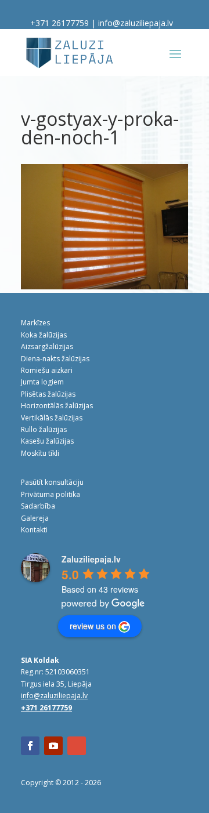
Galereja (35, 518)
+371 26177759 (59, 22)
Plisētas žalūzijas (48, 394)
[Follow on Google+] (76, 745)
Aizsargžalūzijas (47, 346)
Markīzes (35, 323)
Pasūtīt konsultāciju (52, 482)
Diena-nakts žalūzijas (55, 359)
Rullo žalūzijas (44, 429)
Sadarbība (38, 506)
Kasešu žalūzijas (47, 441)
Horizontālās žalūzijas (57, 406)
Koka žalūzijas (44, 335)
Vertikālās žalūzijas (51, 418)
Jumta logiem (42, 382)
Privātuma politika (50, 494)
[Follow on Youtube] (53, 745)
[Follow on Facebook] (30, 745)
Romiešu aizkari (47, 370)
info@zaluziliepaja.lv (135, 22)
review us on (93, 625)
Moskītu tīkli (40, 453)
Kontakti (34, 530)
